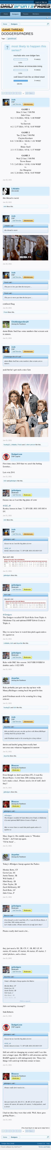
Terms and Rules (44, 1147)
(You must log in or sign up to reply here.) (35, 1128)
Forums (25, 14)
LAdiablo (15, 189)
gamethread (12, 38)
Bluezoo (15, 766)
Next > (31, 93)
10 (27, 93)
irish (13, 100)
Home (6, 14)
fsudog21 (7, 444)
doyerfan (20, 643)
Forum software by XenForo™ (11, 1147)
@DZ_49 (7, 505)
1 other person (30, 444)
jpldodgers (13, 481)
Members (36, 14)
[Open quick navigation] (48, 24)
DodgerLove (16, 454)
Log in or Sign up (41, 2)
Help (48, 1143)
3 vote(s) (37, 80)
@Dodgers (7, 614)
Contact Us (41, 1143)
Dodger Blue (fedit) (7, 1143)
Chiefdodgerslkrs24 (19, 322)
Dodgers (15, 14)
